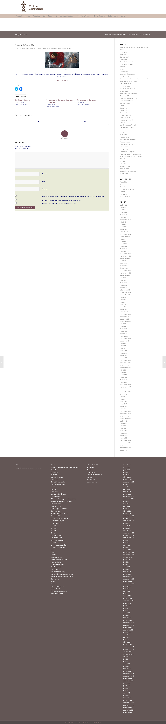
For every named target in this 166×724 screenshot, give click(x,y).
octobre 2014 (124, 450)
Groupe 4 (123, 113)
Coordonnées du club (127, 74)
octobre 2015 (124, 445)
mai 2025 (123, 224)
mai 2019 (123, 348)
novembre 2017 (125, 387)
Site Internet (124, 159)
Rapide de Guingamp (22, 100)
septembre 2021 (125, 295)
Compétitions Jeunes (127, 64)
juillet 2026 (123, 207)
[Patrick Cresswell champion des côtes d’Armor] (2, 362)
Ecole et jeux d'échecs (127, 189)
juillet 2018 (123, 370)
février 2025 (124, 229)
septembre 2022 (125, 275)
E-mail (44, 181)
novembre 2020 (125, 317)
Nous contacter (125, 142)
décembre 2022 (125, 270)
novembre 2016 (125, 414)
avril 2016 (123, 431)
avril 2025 (123, 227)
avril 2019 (123, 351)
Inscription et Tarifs (126, 120)
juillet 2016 (123, 423)
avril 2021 (123, 304)
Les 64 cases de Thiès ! (128, 125)
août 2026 (123, 205)
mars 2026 (123, 212)
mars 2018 (123, 377)
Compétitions (124, 187)
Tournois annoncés (126, 166)
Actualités (123, 34)
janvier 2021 (124, 312)
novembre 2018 (125, 363)
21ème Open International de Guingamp (134, 47)
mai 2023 (123, 261)
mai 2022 (123, 280)
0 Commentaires (29, 48)
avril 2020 (123, 329)
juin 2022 (123, 278)
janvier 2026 (124, 217)
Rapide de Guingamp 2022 (24, 45)
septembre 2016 (125, 418)
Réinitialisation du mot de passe (131, 156)
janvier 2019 (124, 358)
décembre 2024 (125, 234)
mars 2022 (123, 285)
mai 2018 (123, 372)
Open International (126, 144)
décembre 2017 (125, 385)
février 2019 (124, 355)
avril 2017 (123, 402)
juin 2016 (123, 426)
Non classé (124, 194)
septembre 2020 (125, 321)
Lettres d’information (127, 127)
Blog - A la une (21, 34)
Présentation (124, 149)
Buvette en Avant (126, 57)
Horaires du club (125, 118)
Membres (123, 135)
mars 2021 (123, 307)
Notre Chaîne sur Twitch (128, 140)
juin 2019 (123, 346)
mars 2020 (123, 331)
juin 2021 (123, 300)
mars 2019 (123, 353)
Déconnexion (124, 76)
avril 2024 (123, 244)
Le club (122, 123)
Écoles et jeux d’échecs (128, 89)
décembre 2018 (125, 360)
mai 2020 (123, 326)
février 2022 (124, 288)
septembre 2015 (125, 448)
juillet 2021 (123, 297)
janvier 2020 (124, 336)
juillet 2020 (123, 324)
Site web (45, 189)
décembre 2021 (125, 290)
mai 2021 (123, 302)
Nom (44, 174)
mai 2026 (123, 210)
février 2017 (124, 406)
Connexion (124, 72)
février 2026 (124, 215)
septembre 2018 (125, 368)
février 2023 (124, 268)
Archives (123, 55)
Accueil (116, 34)
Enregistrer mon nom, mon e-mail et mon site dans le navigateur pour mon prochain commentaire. (73, 196)
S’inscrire (123, 164)
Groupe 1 (123, 105)
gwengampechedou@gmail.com (61, 48)
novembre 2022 (125, 273)
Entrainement (124, 91)
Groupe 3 (123, 110)
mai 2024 (123, 241)
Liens (122, 130)
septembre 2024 (125, 237)
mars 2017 (123, 404)
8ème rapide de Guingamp (86, 100)
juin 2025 (123, 222)
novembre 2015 (125, 443)
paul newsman (125, 197)
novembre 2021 (125, 292)
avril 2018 (123, 375)
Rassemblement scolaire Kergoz (131, 154)
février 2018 (124, 380)
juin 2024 (123, 239)
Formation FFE (125, 96)
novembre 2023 (125, 256)
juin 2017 (123, 397)
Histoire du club (125, 115)
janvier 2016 (124, 438)
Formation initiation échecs (129, 98)
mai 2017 (123, 399)
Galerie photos (125, 103)
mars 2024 (123, 246)
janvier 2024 (124, 251)
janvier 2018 (124, 382)
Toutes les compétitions (128, 171)
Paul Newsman (125, 147)
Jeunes (122, 192)
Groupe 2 (123, 108)
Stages (122, 161)
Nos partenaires (125, 137)
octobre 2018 (124, 365)
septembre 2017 (125, 392)
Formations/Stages (126, 101)
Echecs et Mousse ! (126, 84)
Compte (122, 67)
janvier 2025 (124, 232)
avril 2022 (123, 283)
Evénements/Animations (128, 93)
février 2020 (124, 334)
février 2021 (124, 309)
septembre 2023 (125, 258)
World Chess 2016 (126, 173)
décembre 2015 (125, 440)
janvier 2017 (124, 409)
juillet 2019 (123, 343)
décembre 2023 (125, 253)
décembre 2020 (125, 314)
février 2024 (124, 249)
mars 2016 (123, 433)
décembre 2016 (125, 411)
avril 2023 (123, 263)
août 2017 (123, 394)
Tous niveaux (124, 169)
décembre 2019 (125, 338)
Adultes (122, 184)
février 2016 (124, 435)
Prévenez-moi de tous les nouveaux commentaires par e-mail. (61, 200)
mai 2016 (123, 428)
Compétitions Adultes (127, 62)
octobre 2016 (124, 416)
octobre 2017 (124, 389)
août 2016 (123, 421)
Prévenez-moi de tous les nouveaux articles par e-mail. (59, 204)
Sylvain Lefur (79, 722)
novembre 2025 (125, 220)
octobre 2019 (124, 341)
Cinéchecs (123, 59)
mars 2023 (123, 266)
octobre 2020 (124, 319)
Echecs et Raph (125, 86)
